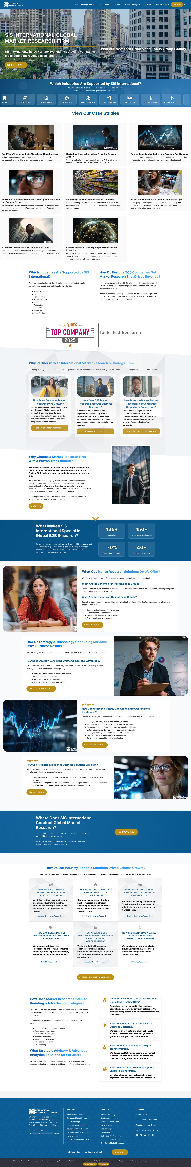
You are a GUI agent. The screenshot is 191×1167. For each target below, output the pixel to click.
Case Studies (104, 5)
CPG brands (86, 203)
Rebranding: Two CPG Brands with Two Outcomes (90, 199)
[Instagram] (153, 1135)
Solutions (116, 5)
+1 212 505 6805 (38, 1130)
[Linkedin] (137, 1135)
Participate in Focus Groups (147, 1130)
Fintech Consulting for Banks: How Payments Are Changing (159, 154)
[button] (185, 4)
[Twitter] (149, 1135)
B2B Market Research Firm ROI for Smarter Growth (26, 247)
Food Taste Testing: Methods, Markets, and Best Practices (30, 154)
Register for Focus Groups (146, 1125)
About (75, 5)
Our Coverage (126, 832)
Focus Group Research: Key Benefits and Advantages (156, 199)
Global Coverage (131, 5)
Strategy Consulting (88, 5)
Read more (104, 163)
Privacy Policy (141, 1115)
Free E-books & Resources (146, 1120)
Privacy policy (103, 1164)
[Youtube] (145, 1135)
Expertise (147, 5)
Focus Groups (161, 5)
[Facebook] (141, 1135)
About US (36, 506)
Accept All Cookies (90, 1164)
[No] (189, 1163)
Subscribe (120, 1152)
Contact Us (176, 4)
